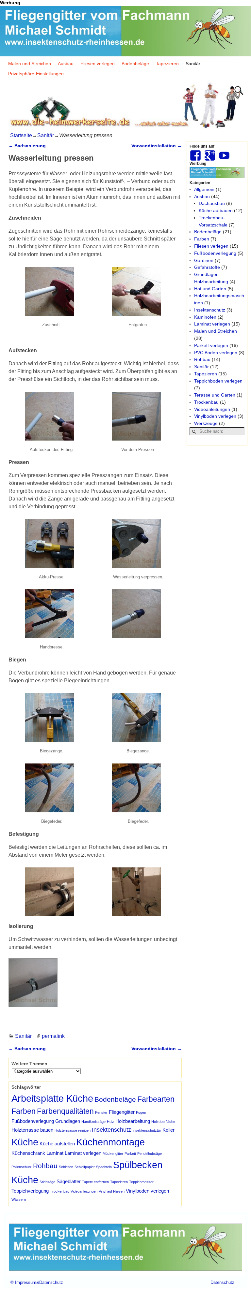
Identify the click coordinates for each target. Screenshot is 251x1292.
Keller (168, 1130)
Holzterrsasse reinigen (73, 1130)
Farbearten (156, 1099)
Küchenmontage (110, 1142)
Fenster (101, 1112)
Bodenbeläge (135, 63)
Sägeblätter (69, 1181)
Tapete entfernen (95, 1182)
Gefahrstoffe (207, 267)
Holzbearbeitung (132, 1121)
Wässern (18, 1199)
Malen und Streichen (29, 63)
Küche (24, 1142)
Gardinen (203, 260)
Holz (110, 1122)
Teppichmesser (141, 1182)
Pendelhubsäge (149, 1153)
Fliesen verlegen (97, 63)
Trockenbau (59, 1191)
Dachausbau (212, 203)
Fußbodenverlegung (32, 1121)
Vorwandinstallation (156, 145)
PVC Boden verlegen (215, 352)
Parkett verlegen (211, 345)
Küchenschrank (28, 1153)
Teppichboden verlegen (218, 381)
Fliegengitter (122, 1112)
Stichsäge (47, 1182)
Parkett (130, 1153)
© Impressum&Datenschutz (36, 1282)
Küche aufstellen (57, 1143)
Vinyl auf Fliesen (112, 1191)
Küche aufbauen (216, 210)
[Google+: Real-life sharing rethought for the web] (210, 152)
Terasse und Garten (214, 395)
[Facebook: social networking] (196, 152)
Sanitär (193, 63)
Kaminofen (205, 317)
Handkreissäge (93, 1122)
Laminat (54, 1153)
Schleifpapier (85, 1167)
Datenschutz (222, 1282)
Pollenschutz (21, 1167)
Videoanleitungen (84, 1191)
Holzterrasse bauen (32, 1130)
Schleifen (66, 1167)
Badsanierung (27, 145)
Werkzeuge (206, 423)
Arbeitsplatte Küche (52, 1098)
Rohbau (45, 1165)
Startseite (21, 135)
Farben (23, 1111)
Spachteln (104, 1167)
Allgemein (204, 189)
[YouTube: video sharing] (224, 152)
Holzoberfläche (163, 1122)
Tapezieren (167, 63)
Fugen (141, 1112)
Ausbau (66, 63)
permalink (53, 1036)
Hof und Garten (210, 288)
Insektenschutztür (146, 1130)
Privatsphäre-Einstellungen (36, 73)
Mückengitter (113, 1153)
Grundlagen (67, 1121)
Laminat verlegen (83, 1153)
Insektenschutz (111, 1129)
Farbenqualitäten (65, 1111)
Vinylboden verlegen (147, 1191)
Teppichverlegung (30, 1191)
